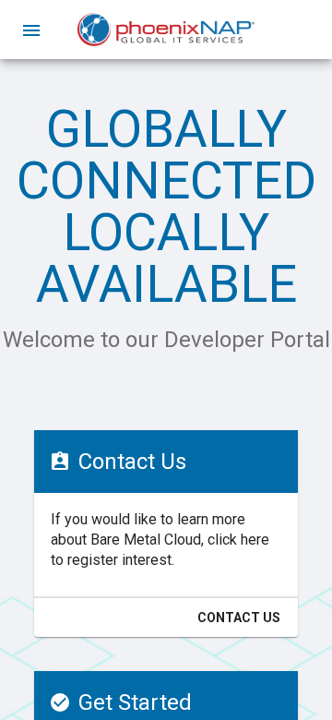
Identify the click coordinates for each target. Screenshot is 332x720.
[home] (166, 29)
